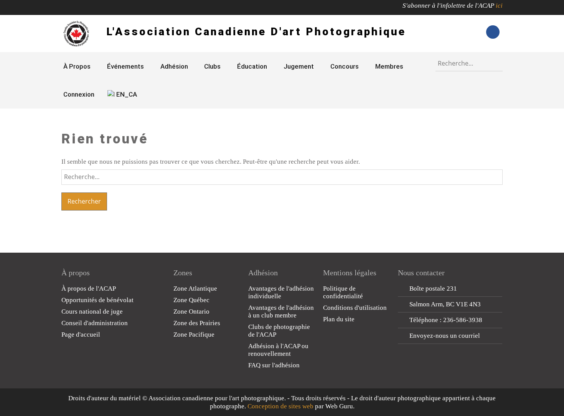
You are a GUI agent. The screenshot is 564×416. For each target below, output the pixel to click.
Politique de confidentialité (343, 292)
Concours (344, 66)
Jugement (299, 66)
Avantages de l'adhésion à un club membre (281, 311)
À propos (77, 66)
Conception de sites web (280, 406)
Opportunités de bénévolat (97, 300)
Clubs (212, 66)
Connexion (78, 94)
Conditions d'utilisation (355, 307)
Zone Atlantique (195, 288)
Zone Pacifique (193, 334)
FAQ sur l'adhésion (274, 365)
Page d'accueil (80, 334)
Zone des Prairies (196, 323)
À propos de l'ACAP (88, 288)
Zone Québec (191, 300)
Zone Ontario (191, 311)
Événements (125, 66)
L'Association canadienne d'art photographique (256, 31)
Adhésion (174, 66)
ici (499, 5)
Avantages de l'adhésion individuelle (281, 292)
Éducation (252, 66)
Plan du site (339, 319)
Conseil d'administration (94, 323)
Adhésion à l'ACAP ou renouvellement (278, 349)
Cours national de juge (92, 311)
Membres (389, 66)
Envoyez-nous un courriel (444, 335)
